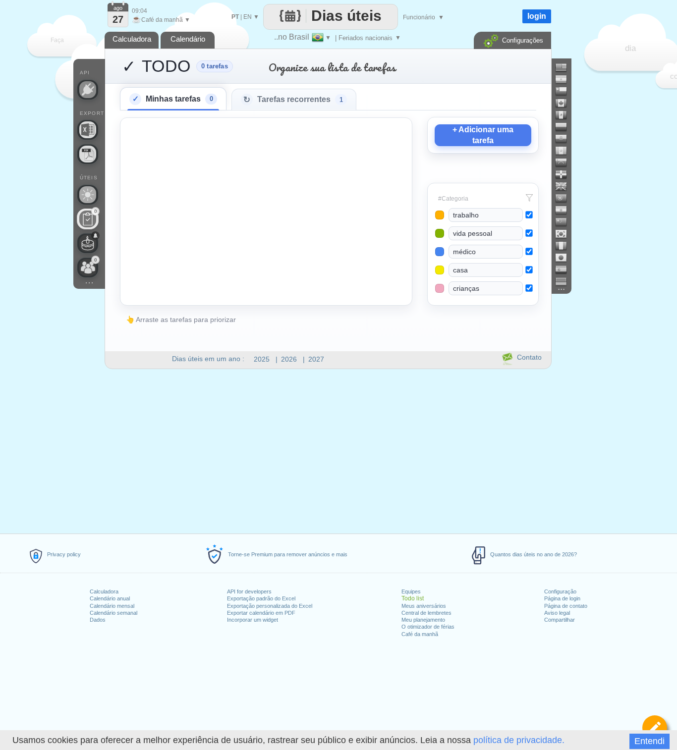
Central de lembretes (426, 613)
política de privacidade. (518, 740)
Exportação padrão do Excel (261, 598)
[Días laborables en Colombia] (565, 127)
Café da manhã (419, 634)
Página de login (562, 598)
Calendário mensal (112, 606)
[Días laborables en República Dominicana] (565, 174)
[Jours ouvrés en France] (565, 246)
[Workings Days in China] (565, 222)
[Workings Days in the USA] (565, 67)
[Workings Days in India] (565, 210)
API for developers (249, 591)
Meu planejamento (423, 620)
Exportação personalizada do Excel (269, 606)
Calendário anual (110, 598)
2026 (289, 359)
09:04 (139, 10)
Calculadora (104, 591)
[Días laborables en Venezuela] (565, 162)
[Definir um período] (654, 727)
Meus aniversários (423, 606)
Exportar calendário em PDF (261, 613)
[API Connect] (88, 89)
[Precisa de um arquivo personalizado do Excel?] (88, 129)
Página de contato (565, 606)
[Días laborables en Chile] (565, 91)
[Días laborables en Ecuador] (565, 139)
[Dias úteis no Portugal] (565, 198)
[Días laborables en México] (565, 115)
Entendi (649, 741)
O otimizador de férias (427, 627)
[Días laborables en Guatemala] (565, 151)
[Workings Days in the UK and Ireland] (565, 186)
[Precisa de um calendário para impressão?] (88, 154)
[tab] (173, 98)
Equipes (411, 591)
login (536, 16)
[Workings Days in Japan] (565, 258)
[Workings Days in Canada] (565, 103)
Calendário (187, 39)
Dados (98, 620)
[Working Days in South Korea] (565, 234)
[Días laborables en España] (565, 269)
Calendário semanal (113, 613)
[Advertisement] (328, 454)
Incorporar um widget (252, 620)
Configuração (560, 591)
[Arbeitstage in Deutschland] (565, 281)
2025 (262, 359)
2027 (316, 359)
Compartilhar (559, 620)
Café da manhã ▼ (161, 19)
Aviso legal (557, 613)
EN (247, 16)
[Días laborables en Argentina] (565, 79)
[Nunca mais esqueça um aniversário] (88, 243)
